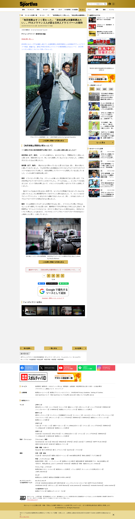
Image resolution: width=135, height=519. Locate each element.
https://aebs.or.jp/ (32, 499)
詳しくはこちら (24, 516)
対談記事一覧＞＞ (28, 39)
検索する (105, 4)
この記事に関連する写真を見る (53, 141)
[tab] (38, 9)
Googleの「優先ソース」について (52, 298)
